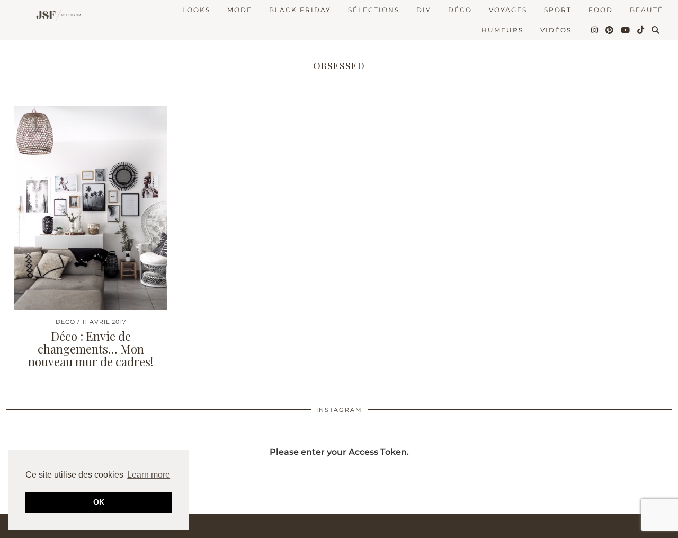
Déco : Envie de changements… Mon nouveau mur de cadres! (90, 348)
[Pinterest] (609, 30)
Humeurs (502, 30)
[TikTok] (641, 30)
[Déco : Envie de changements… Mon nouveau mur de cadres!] (90, 208)
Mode (239, 10)
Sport (558, 10)
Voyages (508, 10)
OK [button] (98, 502)
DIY (423, 10)
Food (600, 10)
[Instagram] (595, 30)
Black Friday (300, 10)
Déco (460, 10)
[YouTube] (626, 30)
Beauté (646, 10)
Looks (196, 10)
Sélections (373, 10)
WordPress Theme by (617, 526)
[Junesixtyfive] (56, 15)
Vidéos (556, 30)
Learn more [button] (148, 474)
